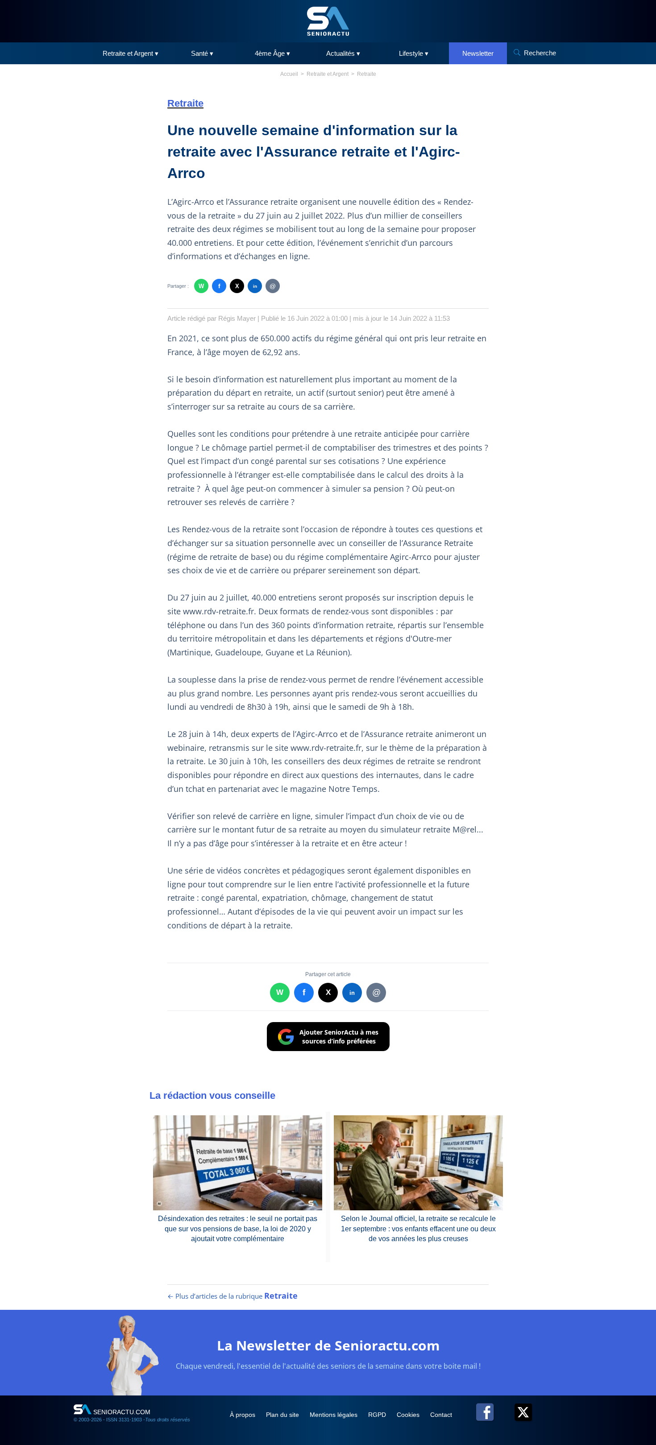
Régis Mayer (237, 318)
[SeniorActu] (328, 21)
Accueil (289, 74)
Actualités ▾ (343, 53)
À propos (243, 1414)
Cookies (409, 1414)
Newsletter (478, 53)
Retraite (366, 74)
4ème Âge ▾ (272, 53)
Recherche (540, 53)
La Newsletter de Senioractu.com (328, 1345)
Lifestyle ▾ (413, 53)
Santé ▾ (202, 53)
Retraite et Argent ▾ (130, 53)
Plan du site (283, 1414)
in (255, 286)
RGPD (378, 1414)
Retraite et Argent (328, 74)
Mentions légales (334, 1414)
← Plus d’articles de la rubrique (232, 1296)
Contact (441, 1414)
